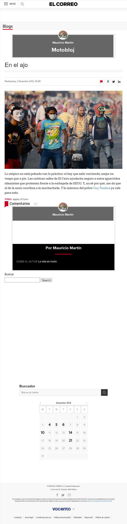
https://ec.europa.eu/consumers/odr (99, 501)
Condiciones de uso (43, 517)
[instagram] (69, 494)
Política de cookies (103, 517)
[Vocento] (63, 509)
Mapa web (88, 517)
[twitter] (63, 494)
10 (42, 432)
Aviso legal (29, 517)
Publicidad (77, 517)
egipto (16, 199)
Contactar (17, 517)
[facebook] (57, 494)
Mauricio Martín (62, 42)
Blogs (8, 27)
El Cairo (24, 199)
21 (70, 440)
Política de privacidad (62, 517)
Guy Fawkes (101, 188)
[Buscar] (104, 392)
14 (70, 432)
